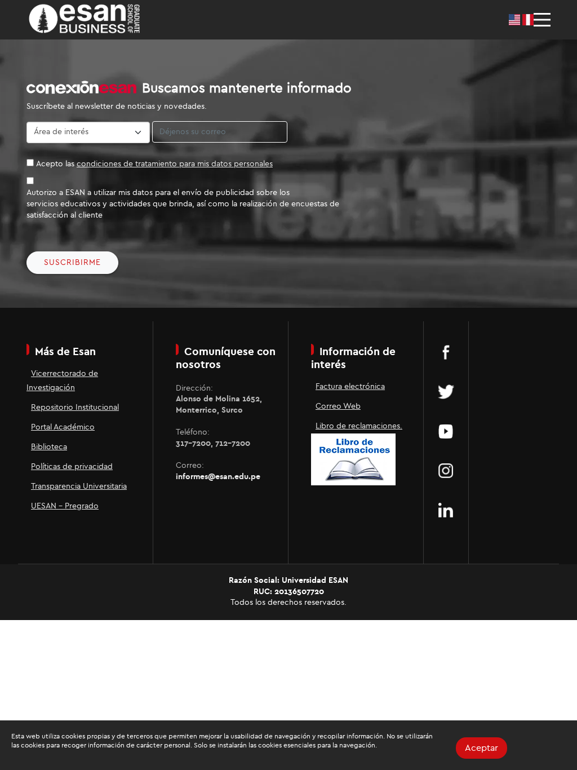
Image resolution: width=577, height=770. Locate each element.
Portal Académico (63, 427)
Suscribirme (72, 263)
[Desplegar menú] (542, 19)
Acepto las (154, 164)
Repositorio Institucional (75, 407)
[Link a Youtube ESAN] (445, 431)
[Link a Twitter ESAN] (445, 391)
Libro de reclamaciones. (359, 426)
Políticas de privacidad (72, 467)
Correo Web (338, 406)
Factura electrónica (350, 387)
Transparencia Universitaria (79, 486)
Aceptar (481, 748)
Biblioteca (49, 447)
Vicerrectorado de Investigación (62, 381)
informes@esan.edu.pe (218, 477)
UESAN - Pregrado (65, 506)
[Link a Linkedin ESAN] (445, 510)
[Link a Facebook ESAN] (445, 352)
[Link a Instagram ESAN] (445, 470)
